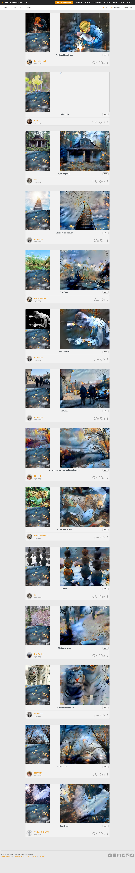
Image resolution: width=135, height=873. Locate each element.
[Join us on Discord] (110, 855)
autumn (64, 411)
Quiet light (64, 114)
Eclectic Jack (40, 61)
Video (79, 2)
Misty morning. (64, 648)
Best (21, 7)
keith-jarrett (64, 351)
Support (41, 856)
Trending (5, 7)
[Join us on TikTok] (114, 855)
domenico (38, 239)
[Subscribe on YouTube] (119, 855)
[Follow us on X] (132, 855)
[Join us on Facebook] (123, 855)
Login (122, 2)
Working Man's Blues (64, 55)
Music (87, 2)
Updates (34, 856)
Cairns (64, 589)
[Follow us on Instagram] (127, 855)
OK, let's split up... (64, 174)
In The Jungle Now (64, 529)
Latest (14, 7)
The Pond (64, 292)
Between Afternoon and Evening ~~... (64, 470)
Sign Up (129, 2)
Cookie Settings (19, 856)
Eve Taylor (39, 654)
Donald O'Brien (41, 298)
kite (35, 179)
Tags (27, 856)
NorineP (38, 476)
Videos (29, 7)
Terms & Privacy (6, 856)
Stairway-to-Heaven (64, 233)
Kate (36, 120)
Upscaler (97, 2)
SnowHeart (64, 826)
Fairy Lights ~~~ (64, 767)
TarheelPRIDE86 (41, 832)
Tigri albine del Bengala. (64, 707)
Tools (107, 2)
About (115, 2)
